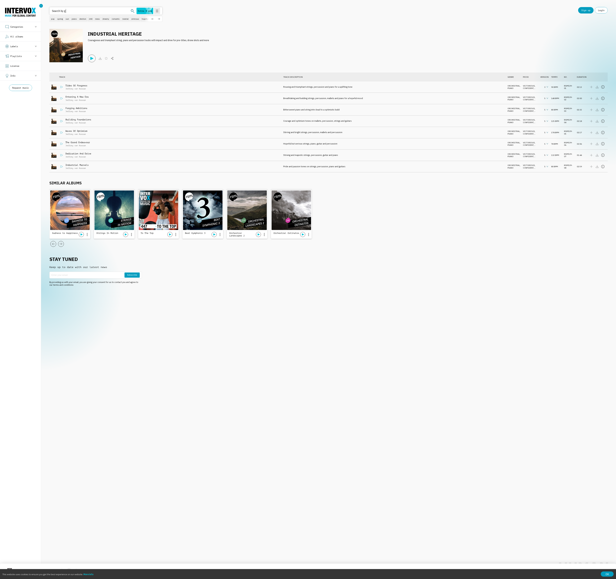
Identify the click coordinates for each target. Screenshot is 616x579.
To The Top (147, 233)
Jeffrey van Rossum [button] (75, 89)
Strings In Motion (107, 233)
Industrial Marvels (77, 165)
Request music (20, 87)
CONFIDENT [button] (528, 88)
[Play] (92, 58)
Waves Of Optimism (76, 131)
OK (607, 574)
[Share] (112, 58)
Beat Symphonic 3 (195, 233)
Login (601, 10)
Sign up (585, 10)
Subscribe (132, 275)
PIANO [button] (510, 88)
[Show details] (603, 87)
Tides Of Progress (76, 85)
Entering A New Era (77, 96)
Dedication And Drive (78, 153)
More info (88, 574)
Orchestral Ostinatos (286, 233)
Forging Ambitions (76, 108)
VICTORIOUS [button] (529, 86)
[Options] (87, 234)
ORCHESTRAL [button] (514, 86)
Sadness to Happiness (65, 233)
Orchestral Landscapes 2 (237, 234)
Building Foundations (78, 119)
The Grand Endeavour (77, 142)
